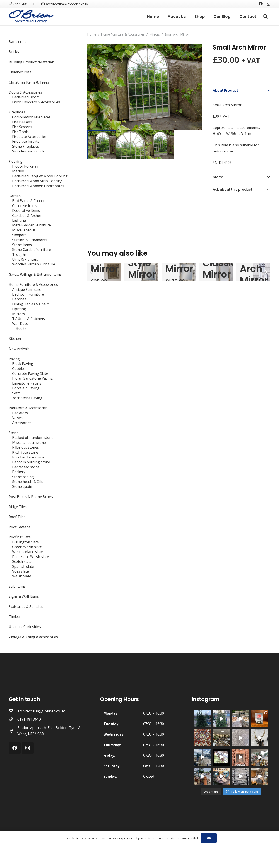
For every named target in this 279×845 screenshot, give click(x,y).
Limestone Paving (26, 383)
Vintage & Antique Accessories (33, 637)
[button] (195, 51)
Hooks (21, 328)
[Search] (265, 17)
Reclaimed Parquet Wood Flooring (40, 176)
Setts (16, 393)
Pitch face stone (25, 452)
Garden (15, 195)
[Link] (31, 16)
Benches (19, 299)
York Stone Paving (27, 397)
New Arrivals (19, 348)
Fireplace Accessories (29, 136)
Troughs (19, 254)
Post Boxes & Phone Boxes (31, 496)
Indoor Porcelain (25, 166)
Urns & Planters (25, 259)
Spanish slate (23, 566)
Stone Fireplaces (25, 146)
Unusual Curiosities (25, 626)
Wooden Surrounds (28, 151)
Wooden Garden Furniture (33, 264)
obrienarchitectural (201, 713)
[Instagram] (268, 4)
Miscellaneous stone (29, 442)
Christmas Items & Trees (29, 82)
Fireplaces (17, 112)
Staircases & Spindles (26, 606)
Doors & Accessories (25, 92)
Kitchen (15, 338)
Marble (18, 171)
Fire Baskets (22, 122)
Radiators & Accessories (28, 407)
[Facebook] (261, 4)
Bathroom (17, 41)
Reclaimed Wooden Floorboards (38, 185)
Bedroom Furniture (28, 294)
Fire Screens (22, 126)
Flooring (15, 161)
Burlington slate (25, 542)
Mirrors (155, 34)
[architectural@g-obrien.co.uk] (13, 711)
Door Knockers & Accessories (36, 102)
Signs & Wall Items (24, 596)
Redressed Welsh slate (30, 556)
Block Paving (22, 363)
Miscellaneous (24, 230)
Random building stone (31, 462)
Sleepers (19, 235)
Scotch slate (22, 561)
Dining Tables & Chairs (31, 304)
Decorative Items (26, 210)
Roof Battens (19, 527)
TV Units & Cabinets (28, 318)
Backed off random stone (32, 437)
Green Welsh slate (27, 546)
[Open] (202, 718)
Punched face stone (28, 457)
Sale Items (17, 586)
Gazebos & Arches (27, 215)
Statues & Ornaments (29, 240)
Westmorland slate (27, 551)
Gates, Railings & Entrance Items (35, 274)
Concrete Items (24, 205)
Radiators (20, 413)
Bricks (14, 51)
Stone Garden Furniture (31, 249)
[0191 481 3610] (13, 719)
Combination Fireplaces (31, 117)
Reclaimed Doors (26, 97)
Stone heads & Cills (27, 481)
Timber (15, 616)
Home (91, 34)
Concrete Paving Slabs (30, 373)
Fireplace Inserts (25, 141)
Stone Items (22, 244)
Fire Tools (20, 131)
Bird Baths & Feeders (29, 200)
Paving (14, 358)
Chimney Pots (20, 72)
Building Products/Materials (31, 62)
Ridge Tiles (18, 506)
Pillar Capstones (25, 447)
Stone (13, 432)
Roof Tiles (17, 516)
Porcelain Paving (25, 388)
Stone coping (23, 476)
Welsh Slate (21, 576)
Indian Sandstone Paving (32, 378)
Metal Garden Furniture (31, 225)
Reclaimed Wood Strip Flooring (37, 180)
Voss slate (20, 571)
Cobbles (19, 368)
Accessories (21, 422)
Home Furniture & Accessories (123, 34)
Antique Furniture (26, 289)
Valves (17, 417)
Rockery (18, 471)
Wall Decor (21, 323)
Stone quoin (22, 486)
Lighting (19, 220)
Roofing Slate (20, 537)
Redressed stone (25, 467)
